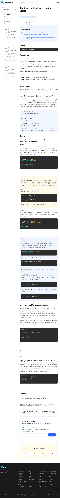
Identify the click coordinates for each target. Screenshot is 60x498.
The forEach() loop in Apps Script (10, 77)
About (2, 490)
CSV (50, 481)
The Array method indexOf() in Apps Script (10, 57)
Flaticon (35, 495)
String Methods (21, 486)
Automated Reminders (22, 469)
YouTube (50, 477)
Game (50, 476)
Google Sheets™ (32, 477)
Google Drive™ (31, 486)
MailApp (50, 479)
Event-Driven (41, 469)
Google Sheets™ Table (43, 486)
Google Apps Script (42, 477)
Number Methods (21, 477)
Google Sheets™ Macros (53, 469)
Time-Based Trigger (42, 471)
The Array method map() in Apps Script (10, 70)
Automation (20, 476)
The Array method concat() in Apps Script (10, 54)
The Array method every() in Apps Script (10, 60)
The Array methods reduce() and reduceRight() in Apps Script (10, 73)
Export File (31, 473)
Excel (30, 484)
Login (57, 2)
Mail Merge (51, 484)
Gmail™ (19, 484)
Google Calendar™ (52, 471)
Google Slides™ (41, 473)
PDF (29, 471)
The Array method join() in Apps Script (10, 29)
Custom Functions (21, 471)
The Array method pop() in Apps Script (10, 41)
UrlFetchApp (31, 481)
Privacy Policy (34, 437)
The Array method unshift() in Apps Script (10, 48)
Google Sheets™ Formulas (21, 474)
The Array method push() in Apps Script (10, 38)
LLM (39, 484)
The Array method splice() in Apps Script (10, 51)
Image (40, 476)
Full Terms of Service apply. (45, 405)
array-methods (23, 16)
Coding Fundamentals (43, 481)
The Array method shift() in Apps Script (10, 44)
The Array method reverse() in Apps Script (10, 32)
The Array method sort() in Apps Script (10, 35)
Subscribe (52, 434)
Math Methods (31, 479)
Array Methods (41, 479)
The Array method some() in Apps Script (10, 67)
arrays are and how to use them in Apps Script (36, 34)
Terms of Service (41, 437)
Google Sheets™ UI (52, 473)
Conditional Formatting (22, 481)
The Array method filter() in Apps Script (10, 63)
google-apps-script (32, 16)
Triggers (30, 469)
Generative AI (20, 479)
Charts (30, 476)
